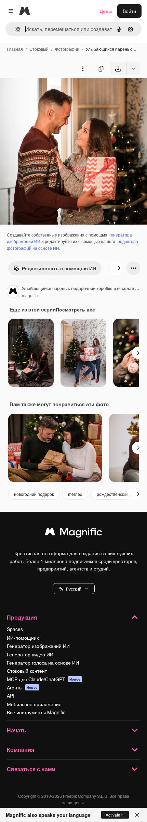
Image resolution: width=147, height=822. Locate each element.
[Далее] (119, 268)
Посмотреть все (75, 309)
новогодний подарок (34, 494)
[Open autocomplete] (15, 29)
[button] (74, 588)
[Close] (137, 815)
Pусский (73, 589)
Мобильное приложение (34, 704)
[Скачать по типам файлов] (133, 68)
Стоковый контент (27, 670)
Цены (105, 10)
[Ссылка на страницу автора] (13, 292)
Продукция (22, 617)
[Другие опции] (83, 68)
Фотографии (67, 49)
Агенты (22, 687)
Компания (20, 750)
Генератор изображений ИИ (38, 645)
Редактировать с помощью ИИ (59, 268)
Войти (129, 10)
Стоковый (39, 49)
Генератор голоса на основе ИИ (43, 662)
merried (75, 494)
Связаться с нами (31, 769)
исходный (45, 91)
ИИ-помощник (23, 637)
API (10, 695)
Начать (16, 730)
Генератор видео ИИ (30, 654)
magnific (30, 295)
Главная (15, 49)
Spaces (15, 629)
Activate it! (115, 815)
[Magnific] (73, 533)
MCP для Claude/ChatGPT (43, 679)
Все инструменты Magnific (36, 712)
